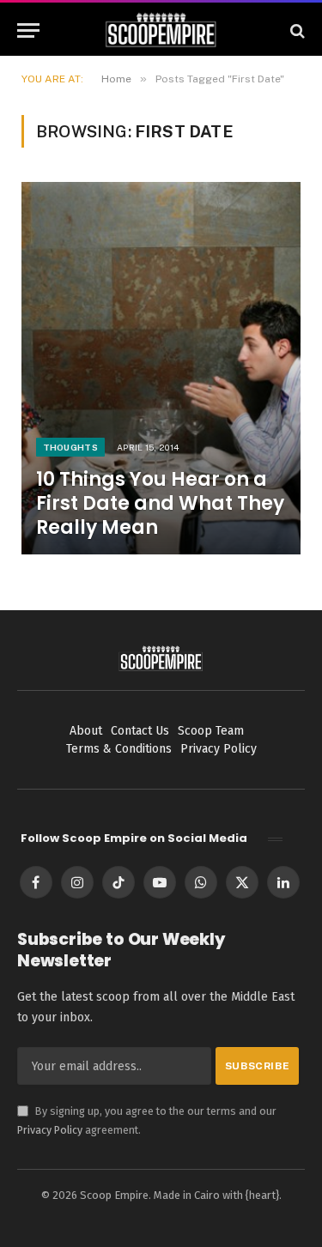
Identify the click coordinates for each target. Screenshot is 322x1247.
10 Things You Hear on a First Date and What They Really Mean (160, 503)
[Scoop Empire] (161, 30)
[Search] (296, 30)
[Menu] (28, 30)
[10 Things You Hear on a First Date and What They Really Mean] (161, 368)
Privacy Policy (49, 1129)
